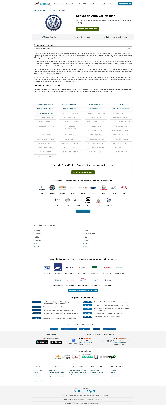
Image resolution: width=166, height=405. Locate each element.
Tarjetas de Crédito (95, 374)
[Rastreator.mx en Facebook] (72, 391)
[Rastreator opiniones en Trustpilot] (87, 356)
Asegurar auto (85, 329)
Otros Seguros (94, 4)
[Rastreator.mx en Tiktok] (94, 391)
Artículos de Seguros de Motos (77, 372)
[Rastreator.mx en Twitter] (75, 391)
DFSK (37, 237)
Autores (36, 372)
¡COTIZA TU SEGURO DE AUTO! (88, 29)
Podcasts (113, 372)
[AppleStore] (56, 342)
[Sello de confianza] (66, 356)
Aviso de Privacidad (85, 395)
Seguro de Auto (58, 4)
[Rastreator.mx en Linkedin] (83, 391)
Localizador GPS (106, 4)
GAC (86, 243)
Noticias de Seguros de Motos (77, 370)
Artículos (54, 329)
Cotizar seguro (125, 4)
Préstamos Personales (96, 372)
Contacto (36, 378)
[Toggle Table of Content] (128, 48)
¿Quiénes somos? (39, 370)
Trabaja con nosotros (39, 380)
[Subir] (163, 402)
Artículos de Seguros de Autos (57, 374)
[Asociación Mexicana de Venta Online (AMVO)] (108, 357)
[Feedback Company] (107, 341)
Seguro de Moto (70, 4)
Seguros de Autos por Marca (56, 376)
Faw (86, 237)
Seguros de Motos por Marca (77, 374)
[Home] (35, 10)
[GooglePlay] (42, 342)
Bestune (87, 240)
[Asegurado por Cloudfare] (55, 356)
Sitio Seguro (37, 374)
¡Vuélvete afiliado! (38, 382)
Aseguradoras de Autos (68, 329)
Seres (86, 230)
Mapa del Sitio (115, 376)
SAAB (37, 243)
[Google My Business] (73, 341)
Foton (37, 246)
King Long (38, 233)
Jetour (86, 246)
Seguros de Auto (53, 370)
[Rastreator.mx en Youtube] (79, 391)
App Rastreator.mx (49, 335)
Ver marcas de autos (83, 211)
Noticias (96, 329)
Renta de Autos (94, 370)
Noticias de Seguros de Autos (57, 372)
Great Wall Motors (90, 233)
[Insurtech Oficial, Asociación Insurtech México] (96, 356)
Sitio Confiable (38, 376)
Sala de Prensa (115, 374)
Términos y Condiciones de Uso (70, 395)
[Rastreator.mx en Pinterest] (90, 391)
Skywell (37, 230)
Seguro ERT (82, 4)
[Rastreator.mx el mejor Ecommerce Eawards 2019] (76, 356)
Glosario (113, 370)
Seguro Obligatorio (109, 329)
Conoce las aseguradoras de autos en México (83, 290)
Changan (38, 240)
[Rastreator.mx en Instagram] (87, 391)
